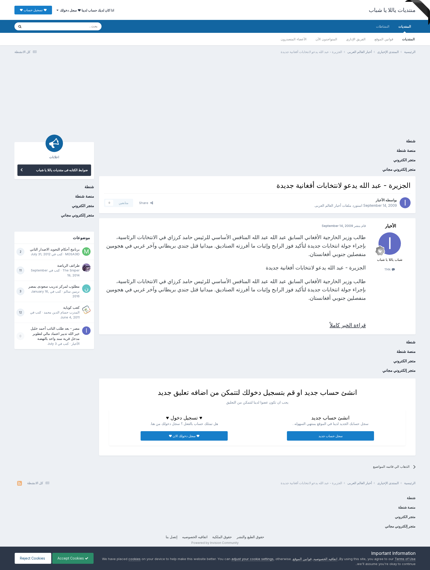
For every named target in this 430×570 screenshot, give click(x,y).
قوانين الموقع (384, 39)
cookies (134, 559)
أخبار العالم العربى (328, 205)
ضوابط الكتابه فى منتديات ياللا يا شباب (62, 170)
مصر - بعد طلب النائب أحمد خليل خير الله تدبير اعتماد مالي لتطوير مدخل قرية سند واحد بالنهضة (55, 333)
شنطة (411, 141)
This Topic (40, 26)
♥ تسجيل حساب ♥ (33, 10)
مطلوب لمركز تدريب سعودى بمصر (54, 286)
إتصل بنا (171, 537)
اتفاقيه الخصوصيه (195, 537)
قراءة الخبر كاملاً (348, 325)
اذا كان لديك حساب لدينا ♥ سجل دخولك (86, 10)
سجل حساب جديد (331, 436)
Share (144, 203)
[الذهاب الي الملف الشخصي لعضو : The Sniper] (86, 267)
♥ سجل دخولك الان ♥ (184, 436)
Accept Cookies (71, 558)
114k (388, 269)
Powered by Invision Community (215, 543)
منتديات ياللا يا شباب (392, 10)
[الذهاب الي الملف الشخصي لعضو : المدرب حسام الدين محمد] (86, 310)
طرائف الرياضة (68, 265)
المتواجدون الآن (326, 39)
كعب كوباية (71, 308)
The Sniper (71, 270)
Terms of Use (405, 559)
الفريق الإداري (356, 39)
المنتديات (404, 26)
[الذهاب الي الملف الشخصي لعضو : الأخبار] (405, 202)
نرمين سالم (72, 291)
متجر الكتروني (404, 159)
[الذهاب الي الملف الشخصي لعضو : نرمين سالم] (86, 288)
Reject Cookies (33, 558)
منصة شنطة (406, 150)
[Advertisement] (215, 96)
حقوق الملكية (222, 537)
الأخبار (380, 200)
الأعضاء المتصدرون (294, 39)
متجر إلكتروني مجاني (399, 169)
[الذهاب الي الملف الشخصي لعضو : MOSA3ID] (86, 251)
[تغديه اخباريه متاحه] (19, 483)
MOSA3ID (72, 254)
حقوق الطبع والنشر (250, 537)
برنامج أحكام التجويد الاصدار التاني (55, 249)
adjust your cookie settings (252, 559)
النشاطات (382, 26)
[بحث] (19, 26)
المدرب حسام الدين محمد (62, 312)
